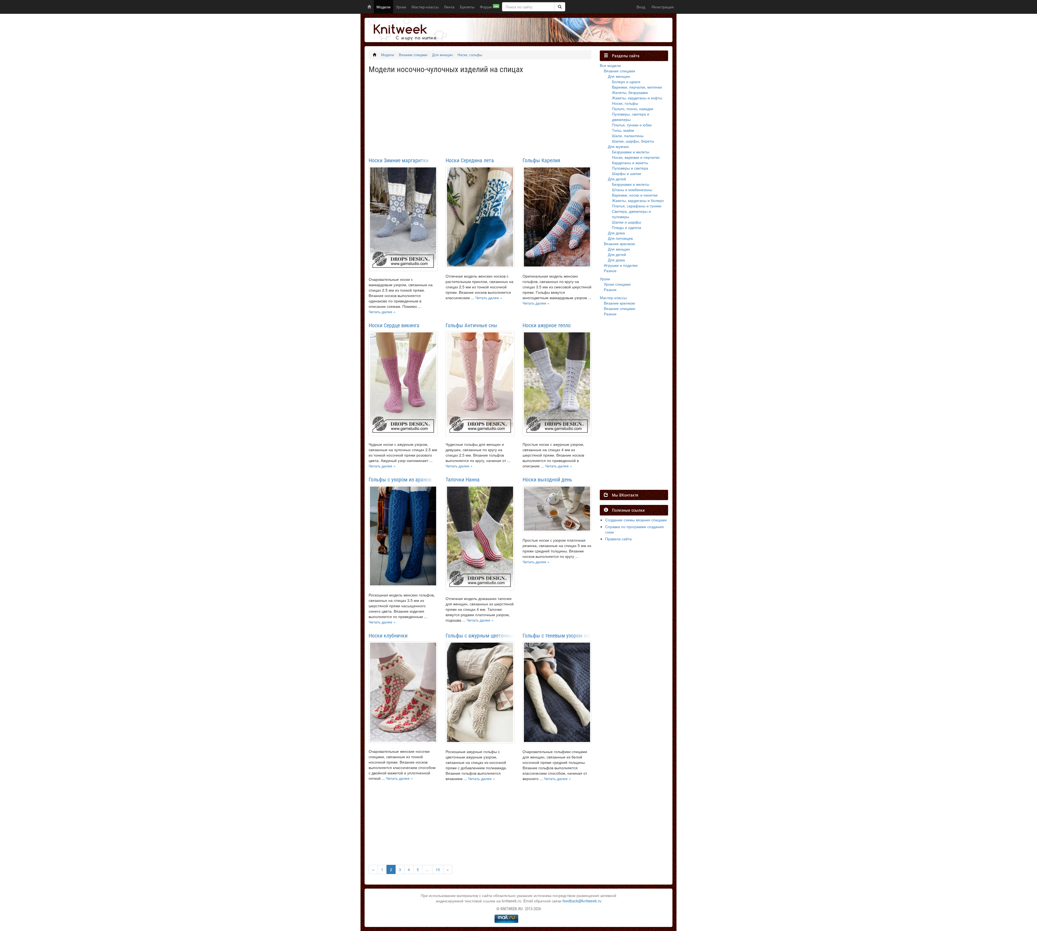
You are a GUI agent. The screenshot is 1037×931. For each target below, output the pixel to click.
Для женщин (442, 54)
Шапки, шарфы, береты (633, 141)
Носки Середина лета (470, 160)
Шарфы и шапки (626, 173)
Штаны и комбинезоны (632, 189)
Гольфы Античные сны (471, 325)
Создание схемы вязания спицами (636, 519)
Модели (383, 6)
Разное (610, 270)
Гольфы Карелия (541, 160)
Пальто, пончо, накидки (632, 108)
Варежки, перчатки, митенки (637, 87)
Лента (449, 6)
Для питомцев (620, 238)
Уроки (401, 6)
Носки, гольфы (469, 54)
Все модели (610, 65)
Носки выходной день (547, 480)
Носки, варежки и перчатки (635, 157)
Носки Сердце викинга (394, 325)
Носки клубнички (388, 636)
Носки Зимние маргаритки (399, 160)
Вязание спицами (413, 54)
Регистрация (663, 6)
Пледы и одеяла (626, 227)
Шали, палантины (628, 135)
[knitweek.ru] (406, 30)
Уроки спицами (617, 284)
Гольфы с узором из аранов (400, 480)
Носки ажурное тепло (547, 325)
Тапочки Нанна (463, 480)
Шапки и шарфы (626, 222)
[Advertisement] (480, 114)
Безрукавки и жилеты (630, 151)
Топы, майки (623, 130)
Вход (641, 6)
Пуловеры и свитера (630, 168)
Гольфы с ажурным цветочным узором (480, 636)
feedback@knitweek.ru (582, 900)
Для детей (617, 178)
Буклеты (467, 6)
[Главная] (374, 54)
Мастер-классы (425, 6)
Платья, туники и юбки (632, 124)
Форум (489, 6)
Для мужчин (618, 146)
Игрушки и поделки (621, 265)
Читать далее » (382, 311)
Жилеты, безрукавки (630, 92)
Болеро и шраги (626, 81)
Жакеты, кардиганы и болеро (638, 200)
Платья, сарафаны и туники (636, 205)
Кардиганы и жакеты (630, 162)
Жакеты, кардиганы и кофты (637, 97)
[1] (559, 6)
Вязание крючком (619, 243)
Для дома (616, 232)
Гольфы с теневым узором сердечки (557, 636)
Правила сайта (618, 538)
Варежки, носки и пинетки (635, 195)
